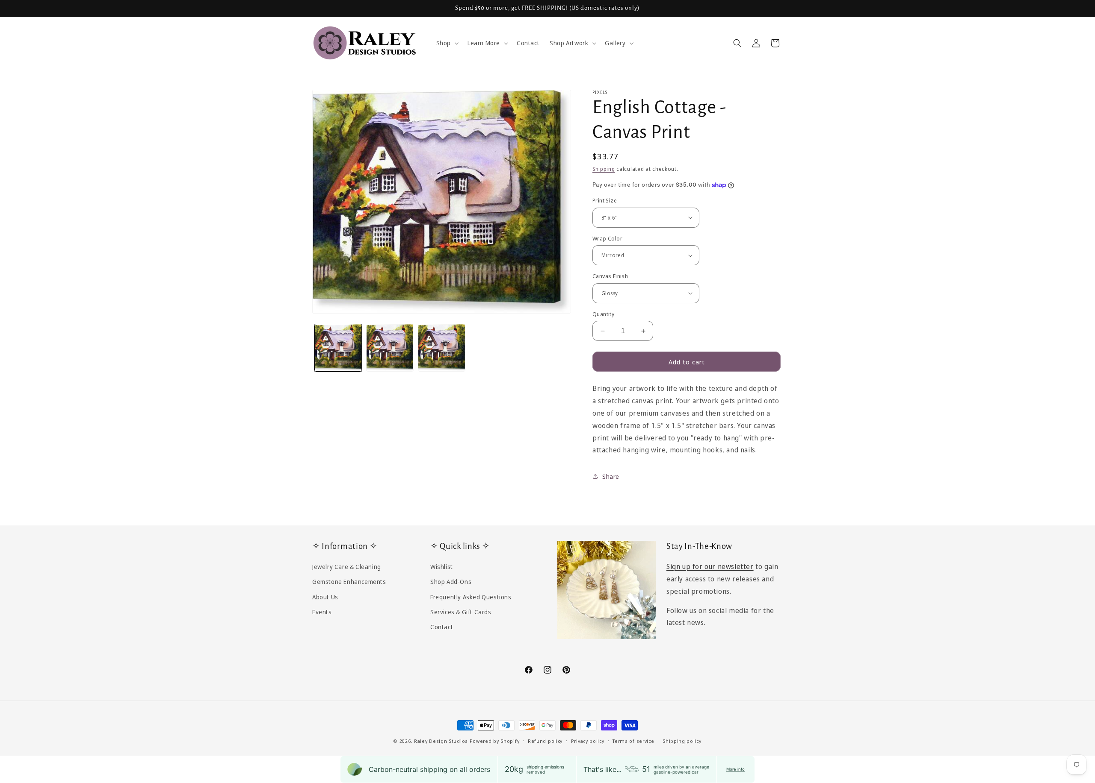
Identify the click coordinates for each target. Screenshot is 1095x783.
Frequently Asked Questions (471, 596)
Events (322, 611)
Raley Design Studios (441, 741)
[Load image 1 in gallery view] (338, 347)
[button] (446, 43)
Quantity (603, 314)
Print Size (604, 200)
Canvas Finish (610, 276)
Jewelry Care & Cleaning (346, 567)
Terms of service (633, 740)
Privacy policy (587, 740)
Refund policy (545, 740)
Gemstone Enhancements (349, 582)
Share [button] (610, 476)
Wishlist (441, 567)
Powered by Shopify (495, 741)
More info (735, 769)
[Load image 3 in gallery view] (441, 347)
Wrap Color (607, 238)
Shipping (603, 169)
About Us (325, 596)
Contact (441, 626)
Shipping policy (682, 740)
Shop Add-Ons (450, 582)
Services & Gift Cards (460, 611)
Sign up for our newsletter (710, 566)
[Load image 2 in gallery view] (390, 347)
